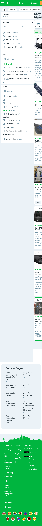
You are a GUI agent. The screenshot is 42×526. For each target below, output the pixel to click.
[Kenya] (4, 513)
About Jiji (7, 450)
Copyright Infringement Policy (8, 494)
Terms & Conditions (8, 461)
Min (5, 26)
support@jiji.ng (18, 450)
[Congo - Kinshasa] (18, 519)
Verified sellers (14, 139)
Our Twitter (33, 469)
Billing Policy (8, 473)
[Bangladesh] (7, 519)
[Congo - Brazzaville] (24, 519)
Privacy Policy (7, 468)
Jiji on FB (32, 452)
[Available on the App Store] (26, 452)
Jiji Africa (7, 507)
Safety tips (17, 454)
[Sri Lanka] (13, 519)
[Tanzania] (15, 513)
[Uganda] (9, 513)
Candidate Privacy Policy (8, 479)
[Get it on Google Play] (26, 457)
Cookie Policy (6, 486)
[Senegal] (31, 513)
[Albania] (29, 519)
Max (22, 26)
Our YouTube (32, 464)
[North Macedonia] (34, 519)
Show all (9, 64)
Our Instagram (33, 458)
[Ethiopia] (25, 513)
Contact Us (17, 458)
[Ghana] (20, 513)
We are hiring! (6, 455)
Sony (37, 32)
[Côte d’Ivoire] (36, 513)
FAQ (14, 462)
